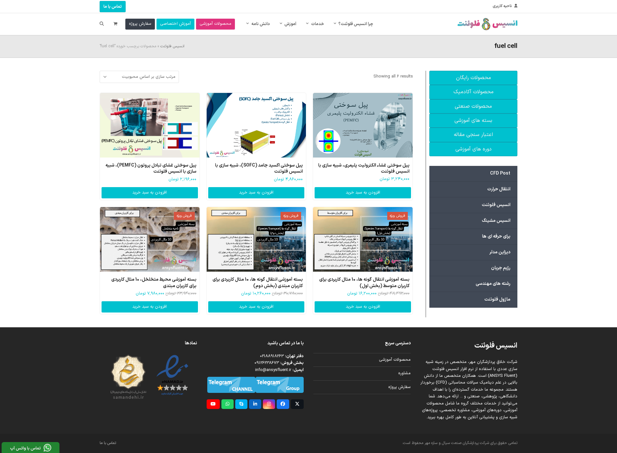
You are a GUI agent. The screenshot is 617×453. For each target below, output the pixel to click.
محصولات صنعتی (473, 106)
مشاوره (404, 373)
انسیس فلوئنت (172, 46)
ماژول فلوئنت (497, 299)
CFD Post (500, 173)
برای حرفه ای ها (496, 236)
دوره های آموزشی (473, 149)
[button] (115, 24)
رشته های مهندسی (493, 283)
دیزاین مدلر (499, 252)
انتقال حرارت (498, 189)
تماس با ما (112, 7)
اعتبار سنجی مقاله (473, 135)
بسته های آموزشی (473, 120)
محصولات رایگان (473, 78)
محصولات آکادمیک (473, 92)
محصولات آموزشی (395, 360)
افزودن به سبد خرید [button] (363, 192)
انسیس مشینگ (496, 220)
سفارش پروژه (399, 387)
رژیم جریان (500, 268)
